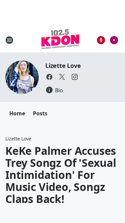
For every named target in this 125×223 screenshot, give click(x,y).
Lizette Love (63, 66)
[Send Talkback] (101, 40)
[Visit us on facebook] (49, 77)
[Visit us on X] (62, 77)
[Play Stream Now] (114, 40)
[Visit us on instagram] (75, 77)
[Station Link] (60, 40)
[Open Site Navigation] (9, 40)
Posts (40, 113)
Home (17, 113)
